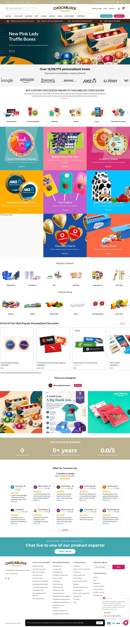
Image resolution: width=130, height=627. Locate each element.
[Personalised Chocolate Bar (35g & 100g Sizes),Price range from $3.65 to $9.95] (53, 344)
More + (75, 602)
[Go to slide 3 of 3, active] (66, 60)
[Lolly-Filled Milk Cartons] (108, 192)
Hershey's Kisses (78, 590)
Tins (54, 285)
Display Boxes (108, 245)
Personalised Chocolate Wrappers (39, 594)
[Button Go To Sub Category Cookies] (75, 111)
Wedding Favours (57, 566)
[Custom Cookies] (108, 148)
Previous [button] (2, 113)
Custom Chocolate (37, 578)
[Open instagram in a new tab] (9, 578)
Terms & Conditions (99, 586)
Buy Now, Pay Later (98, 592)
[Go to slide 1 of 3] (63, 60)
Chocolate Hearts (65, 245)
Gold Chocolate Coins (79, 575)
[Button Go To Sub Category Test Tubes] (119, 275)
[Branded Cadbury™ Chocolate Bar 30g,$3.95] (89, 344)
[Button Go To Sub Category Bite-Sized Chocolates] (118, 111)
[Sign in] (119, 9)
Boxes (97, 121)
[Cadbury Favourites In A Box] (21, 235)
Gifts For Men (56, 581)
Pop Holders (65, 202)
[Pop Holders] (65, 192)
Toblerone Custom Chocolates (81, 569)
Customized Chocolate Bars (40, 587)
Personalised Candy (37, 590)
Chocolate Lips (77, 596)
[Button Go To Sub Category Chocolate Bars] (11, 111)
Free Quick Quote (106, 16)
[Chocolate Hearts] (65, 235)
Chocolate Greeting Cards (80, 587)
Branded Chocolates (38, 566)
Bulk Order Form (97, 595)
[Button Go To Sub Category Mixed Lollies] (54, 304)
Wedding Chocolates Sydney (61, 613)
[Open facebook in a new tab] (5, 578)
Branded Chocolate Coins (21, 202)
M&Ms (32, 314)
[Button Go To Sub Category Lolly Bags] (54, 111)
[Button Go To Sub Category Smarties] (11, 304)
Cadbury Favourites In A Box (21, 245)
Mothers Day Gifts (58, 587)
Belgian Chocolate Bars (65, 156)
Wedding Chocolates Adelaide (61, 596)
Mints (76, 314)
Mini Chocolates (77, 578)
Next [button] (128, 113)
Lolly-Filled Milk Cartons (108, 202)
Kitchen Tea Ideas (58, 584)
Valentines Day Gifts (58, 590)
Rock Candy (119, 314)
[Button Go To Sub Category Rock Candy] (119, 304)
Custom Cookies (108, 158)
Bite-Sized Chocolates (118, 121)
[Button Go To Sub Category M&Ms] (32, 304)
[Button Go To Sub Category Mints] (76, 304)
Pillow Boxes (11, 285)
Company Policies (98, 589)
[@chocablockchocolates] (50, 385)
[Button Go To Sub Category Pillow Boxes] (11, 275)
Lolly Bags (54, 121)
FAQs (95, 580)
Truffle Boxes (77, 572)
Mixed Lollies (54, 314)
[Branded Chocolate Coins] (21, 192)
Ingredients (96, 583)
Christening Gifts (57, 572)
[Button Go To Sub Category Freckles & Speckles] (33, 111)
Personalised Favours (59, 593)
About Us (96, 577)
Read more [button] (14, 501)
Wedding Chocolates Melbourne (58, 606)
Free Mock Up (119, 16)
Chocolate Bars (12, 121)
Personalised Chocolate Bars (40, 581)
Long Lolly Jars (97, 285)
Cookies (76, 121)
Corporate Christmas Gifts (60, 575)
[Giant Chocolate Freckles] (21, 148)
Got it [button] (99, 622)
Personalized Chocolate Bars (40, 584)
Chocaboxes (32, 285)
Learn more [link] (80, 622)
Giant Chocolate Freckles (21, 158)
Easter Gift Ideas (57, 578)
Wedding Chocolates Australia (61, 599)
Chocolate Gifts (57, 569)
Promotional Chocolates (39, 569)
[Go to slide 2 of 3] (65, 60)
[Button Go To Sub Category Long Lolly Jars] (97, 275)
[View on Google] (12, 487)
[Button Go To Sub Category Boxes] (97, 111)
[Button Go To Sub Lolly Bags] (76, 275)
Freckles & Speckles (33, 121)
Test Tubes (119, 285)
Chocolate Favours (37, 575)
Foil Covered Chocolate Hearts (81, 593)
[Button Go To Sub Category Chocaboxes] (32, 275)
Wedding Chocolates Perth (60, 610)
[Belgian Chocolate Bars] (65, 148)
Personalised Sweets (38, 598)
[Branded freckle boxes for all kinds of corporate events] (65, 43)
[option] (20, 21)
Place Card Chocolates (38, 572)
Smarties (11, 314)
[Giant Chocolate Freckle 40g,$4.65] (17, 344)
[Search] (7, 9)
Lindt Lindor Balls (97, 314)
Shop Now (118, 51)
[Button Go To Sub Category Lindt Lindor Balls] (97, 304)
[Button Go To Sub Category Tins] (54, 275)
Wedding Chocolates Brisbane (61, 602)
